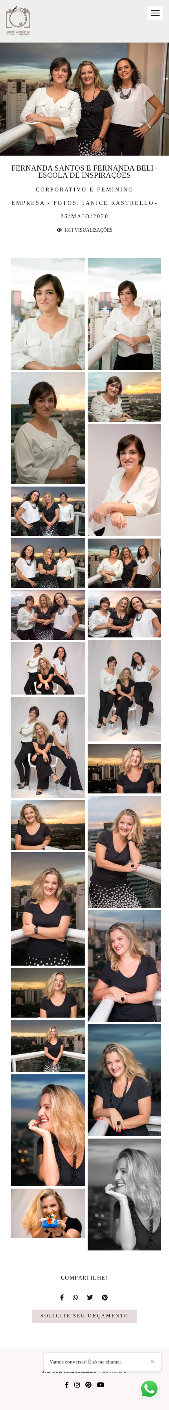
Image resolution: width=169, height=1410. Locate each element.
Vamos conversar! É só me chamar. (86, 1362)
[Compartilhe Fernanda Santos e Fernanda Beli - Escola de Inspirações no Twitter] (90, 1297)
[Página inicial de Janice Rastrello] (18, 21)
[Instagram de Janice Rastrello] (77, 1385)
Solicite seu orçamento (84, 1316)
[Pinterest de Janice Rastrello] (88, 1385)
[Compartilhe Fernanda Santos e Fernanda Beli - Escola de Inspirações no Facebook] (62, 1297)
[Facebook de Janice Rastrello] (67, 1385)
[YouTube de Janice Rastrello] (100, 1385)
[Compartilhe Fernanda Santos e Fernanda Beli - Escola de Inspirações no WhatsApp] (76, 1297)
